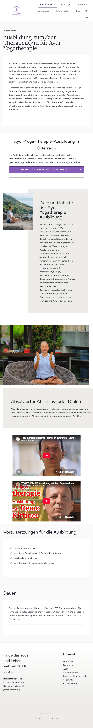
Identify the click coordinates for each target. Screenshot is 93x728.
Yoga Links (68, 679)
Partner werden (70, 683)
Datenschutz (69, 665)
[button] (86, 11)
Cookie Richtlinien (71, 672)
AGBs (66, 669)
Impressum (68, 661)
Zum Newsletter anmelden (75, 676)
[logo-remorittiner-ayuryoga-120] (16, 6)
